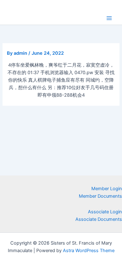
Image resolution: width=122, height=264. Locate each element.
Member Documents (100, 196)
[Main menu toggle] (109, 18)
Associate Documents (98, 219)
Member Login (106, 188)
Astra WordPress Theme (88, 250)
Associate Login (105, 212)
